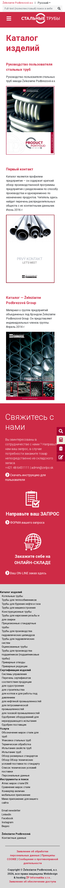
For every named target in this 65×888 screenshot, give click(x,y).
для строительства (13, 689)
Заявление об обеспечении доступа (32, 881)
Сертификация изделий (15, 670)
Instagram (7, 822)
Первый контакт (19, 169)
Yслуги (4, 728)
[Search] (58, 8)
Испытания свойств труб (17, 748)
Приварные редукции (14, 666)
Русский (43, 3)
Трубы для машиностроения (19, 607)
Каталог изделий (11, 592)
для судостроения (13, 685)
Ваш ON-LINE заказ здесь (27, 573)
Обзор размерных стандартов (20, 755)
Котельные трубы (12, 596)
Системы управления (14, 674)
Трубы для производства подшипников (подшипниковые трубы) (20, 654)
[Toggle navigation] (9, 18)
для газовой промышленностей (21, 713)
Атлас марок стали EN (15, 783)
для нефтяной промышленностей (21, 701)
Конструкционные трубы (17, 611)
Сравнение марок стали (16, 787)
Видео (5, 826)
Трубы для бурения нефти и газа (21, 603)
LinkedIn (6, 814)
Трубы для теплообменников (19, 599)
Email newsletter (11, 810)
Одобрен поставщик (14, 724)
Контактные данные (14, 837)
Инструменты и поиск (14, 779)
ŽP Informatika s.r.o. (38, 877)
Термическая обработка (16, 744)
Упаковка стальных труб (16, 740)
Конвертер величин (13, 791)
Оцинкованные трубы (15, 646)
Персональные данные (15, 775)
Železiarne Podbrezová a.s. (18, 2)
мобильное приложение (16, 794)
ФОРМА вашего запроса (26, 522)
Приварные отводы (13, 662)
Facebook (7, 818)
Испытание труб (11, 752)
